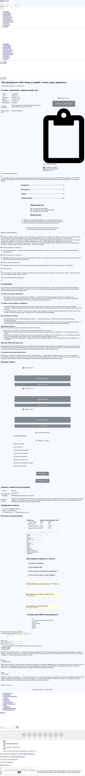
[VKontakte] (45, 735)
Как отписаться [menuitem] (7, 693)
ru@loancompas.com (12, 743)
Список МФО (48, 689)
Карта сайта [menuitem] (6, 700)
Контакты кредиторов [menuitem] (9, 708)
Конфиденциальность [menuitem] (9, 703)
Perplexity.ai (55, 584)
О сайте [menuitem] (5, 697)
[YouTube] (61, 735)
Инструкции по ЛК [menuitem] (8, 709)
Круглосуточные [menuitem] (8, 17)
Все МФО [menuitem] (6, 11)
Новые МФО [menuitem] (7, 14)
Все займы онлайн (38, 689)
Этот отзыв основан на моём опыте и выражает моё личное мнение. (22, 646)
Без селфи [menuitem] (6, 23)
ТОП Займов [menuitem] (7, 13)
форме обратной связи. (18, 756)
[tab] (42, 563)
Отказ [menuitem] (5, 705)
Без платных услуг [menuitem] (8, 20)
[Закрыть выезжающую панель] (1, 8)
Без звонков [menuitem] (6, 25)
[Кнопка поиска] (17, 5)
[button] (63, 104)
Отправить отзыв (5, 647)
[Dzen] (40, 735)
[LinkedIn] (56, 735)
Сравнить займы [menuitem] (8, 702)
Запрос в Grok (31, 595)
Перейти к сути (4, 0)
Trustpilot (2, 712)
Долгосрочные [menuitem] (7, 19)
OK (19, 772)
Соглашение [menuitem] (6, 706)
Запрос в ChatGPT (33, 607)
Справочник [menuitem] (6, 694)
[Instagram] (50, 735)
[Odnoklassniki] (29, 735)
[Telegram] (24, 735)
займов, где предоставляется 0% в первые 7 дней (62, 311)
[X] (35, 735)
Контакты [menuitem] (6, 699)
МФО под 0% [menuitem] (7, 16)
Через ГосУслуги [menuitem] (8, 22)
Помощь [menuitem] (5, 26)
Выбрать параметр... (19, 444)
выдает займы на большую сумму (18, 237)
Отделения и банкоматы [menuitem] (10, 696)
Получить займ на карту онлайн (10, 240)
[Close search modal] (1, 3)
